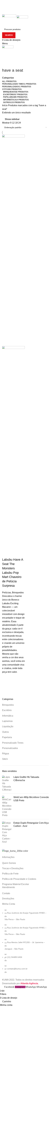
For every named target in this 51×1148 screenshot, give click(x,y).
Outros (5, 732)
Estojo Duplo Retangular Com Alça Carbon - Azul (31, 824)
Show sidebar (12, 119)
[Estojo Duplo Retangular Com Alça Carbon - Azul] (6, 832)
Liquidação (7, 726)
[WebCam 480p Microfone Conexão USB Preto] (6, 806)
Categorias (8, 78)
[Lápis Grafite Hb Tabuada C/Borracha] (6, 783)
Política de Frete (10, 873)
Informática (7, 716)
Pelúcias (6, 592)
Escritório (7, 710)
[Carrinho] (3, 57)
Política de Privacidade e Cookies (19, 879)
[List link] (25, 941)
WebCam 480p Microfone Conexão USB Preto (31, 799)
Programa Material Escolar (15, 884)
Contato (6, 893)
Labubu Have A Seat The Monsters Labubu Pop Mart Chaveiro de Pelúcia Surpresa (12, 572)
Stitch (5, 759)
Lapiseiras (7, 721)
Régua (5, 753)
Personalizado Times (12, 743)
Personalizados (10, 748)
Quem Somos (9, 863)
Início (5, 105)
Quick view (5, 687)
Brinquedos (8, 705)
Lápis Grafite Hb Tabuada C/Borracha (26, 778)
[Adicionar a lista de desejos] (5, 680)
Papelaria (7, 737)
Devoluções (8, 898)
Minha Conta (8, 904)
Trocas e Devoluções (12, 868)
